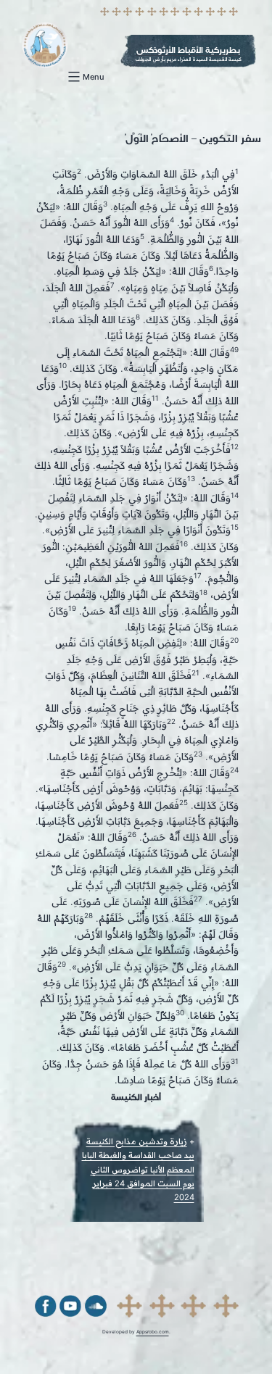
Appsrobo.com (152, 1332)
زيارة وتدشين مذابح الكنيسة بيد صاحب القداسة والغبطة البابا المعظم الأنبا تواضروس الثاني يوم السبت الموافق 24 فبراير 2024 (138, 1169)
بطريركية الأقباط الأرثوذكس (188, 50)
